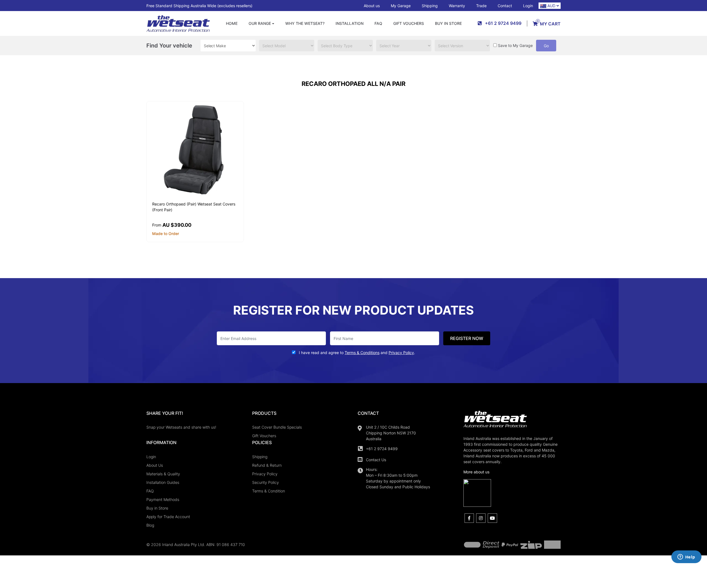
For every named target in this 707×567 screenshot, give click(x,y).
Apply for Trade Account (168, 516)
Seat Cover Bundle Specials (277, 427)
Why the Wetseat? (305, 23)
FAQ (378, 23)
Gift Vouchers (408, 23)
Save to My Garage (515, 45)
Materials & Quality (163, 473)
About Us (154, 465)
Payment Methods (162, 499)
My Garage (401, 5)
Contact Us (376, 459)
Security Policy (265, 482)
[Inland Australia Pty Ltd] (178, 23)
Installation (349, 23)
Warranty (457, 5)
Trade (481, 5)
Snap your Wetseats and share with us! (181, 427)
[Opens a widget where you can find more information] (686, 557)
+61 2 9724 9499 (382, 448)
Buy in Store (448, 23)
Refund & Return (267, 465)
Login (528, 5)
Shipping (430, 5)
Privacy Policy (265, 473)
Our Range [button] (260, 23)
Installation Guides (162, 482)
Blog (150, 525)
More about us (476, 472)
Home (232, 23)
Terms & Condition (268, 491)
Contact (505, 5)
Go (546, 45)
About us (372, 5)
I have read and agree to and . (356, 352)
